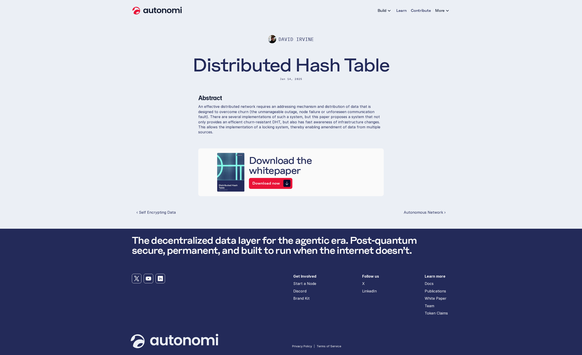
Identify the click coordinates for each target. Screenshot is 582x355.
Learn (401, 10)
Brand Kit (301, 298)
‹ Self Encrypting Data (156, 212)
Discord (299, 291)
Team (429, 306)
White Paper (436, 298)
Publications (435, 291)
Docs (429, 283)
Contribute (421, 10)
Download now (266, 183)
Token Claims (436, 313)
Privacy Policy (302, 346)
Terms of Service (329, 346)
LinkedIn (369, 291)
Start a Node (304, 283)
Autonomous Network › (425, 212)
